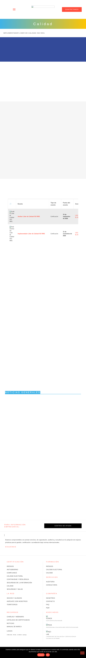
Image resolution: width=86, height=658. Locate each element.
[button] (14, 9)
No (48, 655)
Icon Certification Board (54, 620)
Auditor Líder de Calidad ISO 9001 (29, 216)
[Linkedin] (13, 551)
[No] (82, 653)
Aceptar (41, 655)
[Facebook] (9, 551)
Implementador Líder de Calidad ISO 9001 (24, 33)
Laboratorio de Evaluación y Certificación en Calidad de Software (61, 637)
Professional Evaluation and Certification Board (62, 627)
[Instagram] (6, 551)
